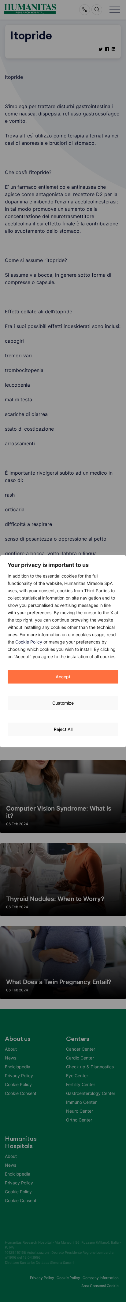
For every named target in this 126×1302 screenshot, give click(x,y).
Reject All (63, 729)
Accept (63, 676)
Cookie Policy (29, 641)
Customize (63, 703)
